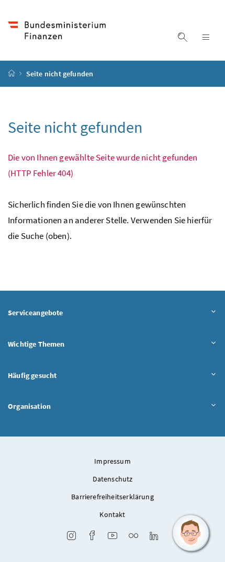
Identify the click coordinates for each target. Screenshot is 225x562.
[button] (191, 533)
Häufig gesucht (32, 375)
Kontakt (112, 514)
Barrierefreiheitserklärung (112, 496)
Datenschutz (113, 479)
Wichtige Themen (36, 344)
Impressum (112, 461)
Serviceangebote (35, 312)
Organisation (29, 406)
